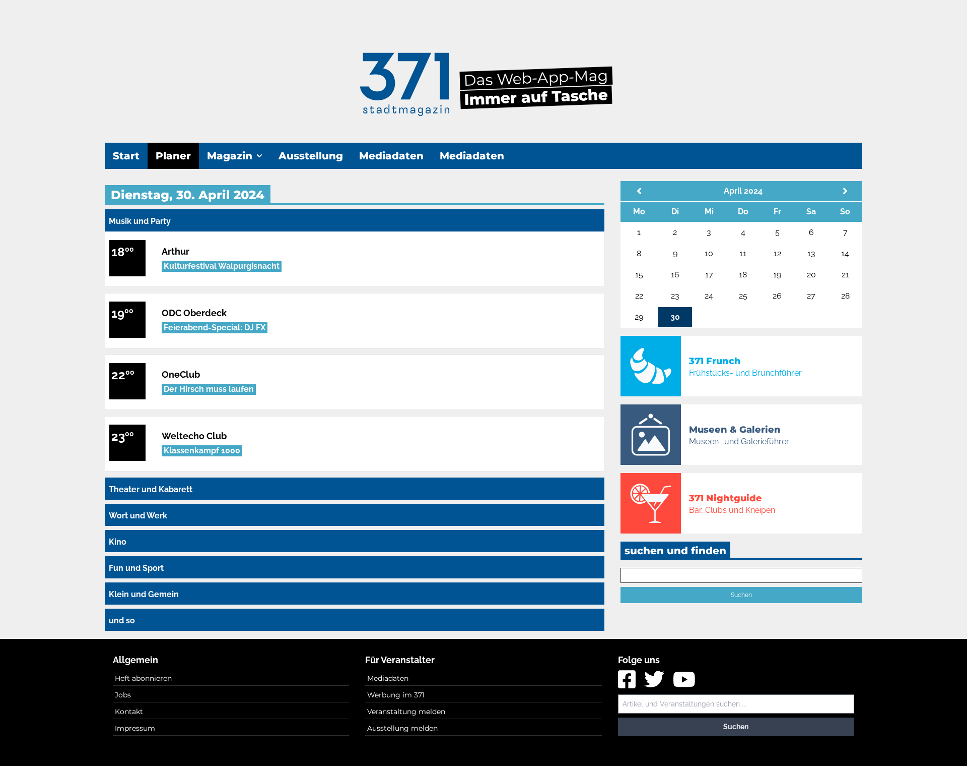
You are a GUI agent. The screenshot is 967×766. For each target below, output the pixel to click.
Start (126, 156)
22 (639, 296)
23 (675, 296)
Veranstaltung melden (406, 711)
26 (777, 296)
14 (845, 253)
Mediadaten (391, 156)
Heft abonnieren (143, 678)
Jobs (123, 694)
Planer (173, 156)
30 (675, 317)
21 (845, 274)
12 (777, 253)
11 (742, 253)
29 (639, 317)
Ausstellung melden (402, 728)
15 (639, 274)
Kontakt (129, 711)
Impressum (135, 728)
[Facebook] (628, 683)
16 (675, 274)
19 (777, 274)
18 (743, 274)
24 (709, 296)
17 (709, 274)
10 (709, 253)
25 (743, 296)
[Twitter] (655, 683)
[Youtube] (684, 683)
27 (811, 296)
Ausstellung (311, 156)
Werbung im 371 (396, 694)
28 (845, 296)
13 (811, 253)
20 (811, 274)
